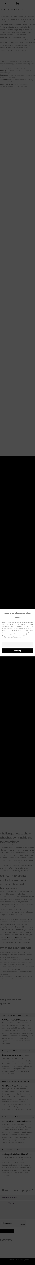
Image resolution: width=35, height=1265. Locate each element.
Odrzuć (17, 644)
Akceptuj (17, 651)
